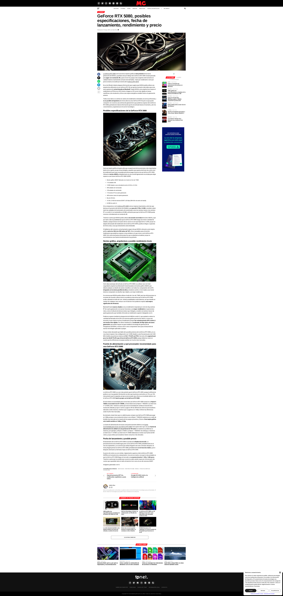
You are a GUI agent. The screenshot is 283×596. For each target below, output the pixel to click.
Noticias (116, 8)
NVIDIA (137, 468)
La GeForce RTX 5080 (109, 73)
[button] (280, 572)
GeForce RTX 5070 (133, 82)
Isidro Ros (114, 29)
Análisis (135, 8)
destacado (121, 468)
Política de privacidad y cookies (257, 593)
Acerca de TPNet (142, 587)
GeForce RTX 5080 (130, 468)
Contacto (164, 587)
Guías (128, 8)
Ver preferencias (275, 590)
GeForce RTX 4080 (123, 206)
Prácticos (142, 8)
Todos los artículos (153, 8)
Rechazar (263, 590)
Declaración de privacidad (269, 593)
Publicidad (133, 587)
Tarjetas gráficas (145, 468)
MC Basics (166, 8)
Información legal (154, 587)
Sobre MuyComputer (122, 587)
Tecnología (107, 470)
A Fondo (123, 8)
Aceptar (251, 590)
